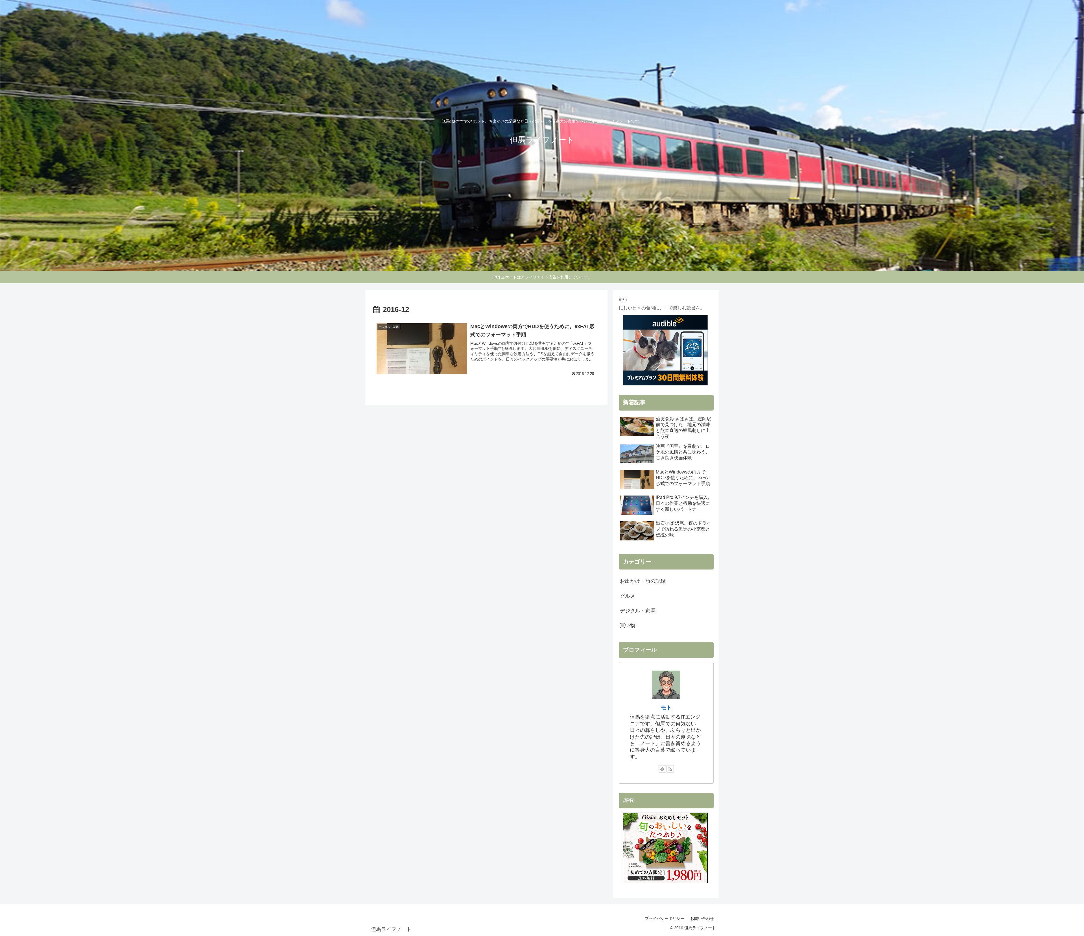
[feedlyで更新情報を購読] (662, 769)
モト (666, 707)
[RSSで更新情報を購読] (670, 769)
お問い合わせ (702, 918)
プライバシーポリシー (664, 918)
